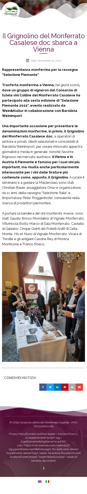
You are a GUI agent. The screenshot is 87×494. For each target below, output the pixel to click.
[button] (79, 11)
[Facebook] (43, 468)
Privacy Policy (17, 433)
